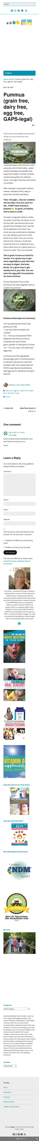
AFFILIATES (7, 1092)
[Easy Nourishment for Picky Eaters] (19, 801)
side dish (11, 393)
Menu (9, 73)
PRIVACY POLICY (9, 1102)
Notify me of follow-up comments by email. (18, 541)
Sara (10, 435)
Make (13, 1127)
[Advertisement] (19, 48)
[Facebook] (12, 10)
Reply (5, 445)
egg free (16, 391)
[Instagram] (15, 10)
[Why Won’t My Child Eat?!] (19, 834)
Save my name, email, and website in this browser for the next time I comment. (18, 533)
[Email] (22, 10)
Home (5, 79)
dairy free (9, 391)
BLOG (12, 79)
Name (6, 500)
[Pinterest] (18, 10)
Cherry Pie (9, 408)
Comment (7, 471)
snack (17, 393)
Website (6, 519)
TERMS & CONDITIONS (11, 1107)
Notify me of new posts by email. (18, 547)
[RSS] (26, 10)
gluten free (24, 391)
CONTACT (6, 1097)
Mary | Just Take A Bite (20, 385)
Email (6, 509)
